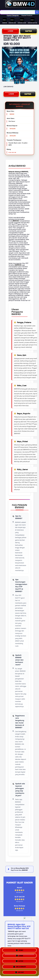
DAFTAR (28, 31)
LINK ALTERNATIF (21, 967)
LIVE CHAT (21, 972)
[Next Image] (35, 64)
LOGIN (10, 31)
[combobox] (17, 12)
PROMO (20, 951)
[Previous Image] (3, 64)
